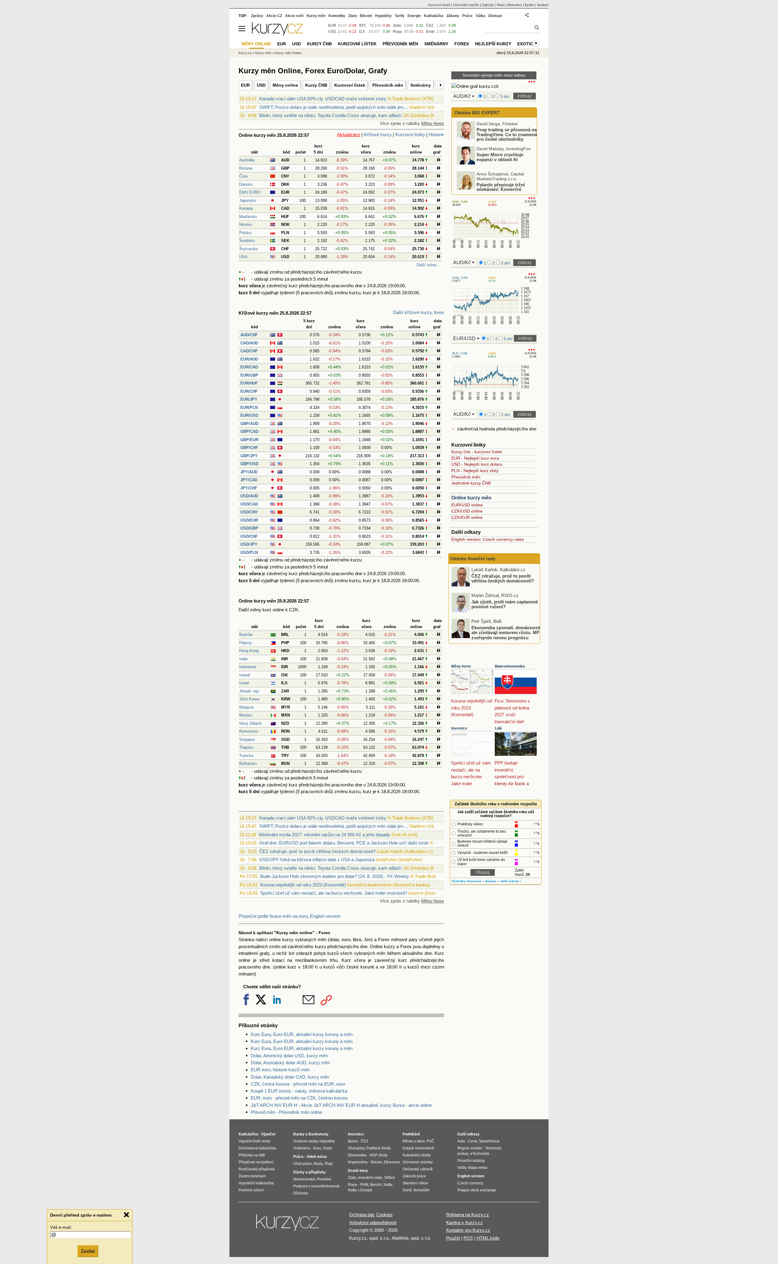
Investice (459, 728)
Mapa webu (477, 1168)
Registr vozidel (469, 1148)
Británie (246, 168)
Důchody (300, 1193)
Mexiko (245, 715)
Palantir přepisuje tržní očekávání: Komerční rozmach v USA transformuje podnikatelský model (494, 191)
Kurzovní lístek (349, 85)
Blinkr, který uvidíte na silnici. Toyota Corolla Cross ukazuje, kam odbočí (330, 115)
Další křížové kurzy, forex (418, 312)
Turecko (246, 755)
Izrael (244, 683)
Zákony (452, 16)
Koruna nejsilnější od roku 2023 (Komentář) (303, 884)
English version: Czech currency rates (487, 539)
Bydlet (529, 5)
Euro (317, 1148)
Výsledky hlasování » (468, 881)
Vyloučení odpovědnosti (372, 1222)
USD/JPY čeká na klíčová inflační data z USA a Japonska (316, 859)
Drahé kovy (358, 1171)
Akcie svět (294, 16)
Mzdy (383, 1155)
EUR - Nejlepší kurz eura (475, 458)
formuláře (421, 1190)
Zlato (397, 25)
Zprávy (257, 16)
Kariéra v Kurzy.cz (464, 1222)
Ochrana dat (361, 1214)
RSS (468, 1238)
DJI (362, 31)
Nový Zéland (250, 723)
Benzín (376, 1185)
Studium (543, 5)
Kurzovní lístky (410, 134)
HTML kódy (488, 1238)
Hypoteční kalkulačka (256, 1183)
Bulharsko (248, 763)
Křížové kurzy (378, 134)
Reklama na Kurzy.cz (467, 1214)
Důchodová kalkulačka (257, 1148)
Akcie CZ (274, 16)
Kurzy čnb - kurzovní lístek (476, 451)
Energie (414, 16)
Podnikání (411, 1134)
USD (261, 85)
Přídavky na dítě (252, 1155)
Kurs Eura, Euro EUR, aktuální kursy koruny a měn (302, 1034)
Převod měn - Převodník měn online (286, 1112)
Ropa (397, 31)
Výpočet (268, 1134)
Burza (353, 1141)
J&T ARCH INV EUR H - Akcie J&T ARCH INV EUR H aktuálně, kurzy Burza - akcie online (341, 1105)
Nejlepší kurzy (493, 43)
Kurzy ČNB (316, 85)
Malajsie (246, 707)
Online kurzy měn (471, 497)
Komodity (337, 16)
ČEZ (429, 25)
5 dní (505, 96)
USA (243, 256)
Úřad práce (302, 1164)
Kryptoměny (358, 1162)
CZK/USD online (467, 511)
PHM (364, 1185)
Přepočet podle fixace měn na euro (273, 916)
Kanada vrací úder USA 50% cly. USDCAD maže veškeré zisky (322, 98)
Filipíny (245, 643)
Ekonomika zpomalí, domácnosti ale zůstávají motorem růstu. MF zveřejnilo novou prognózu (505, 632)
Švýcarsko (248, 249)
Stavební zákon (415, 1183)
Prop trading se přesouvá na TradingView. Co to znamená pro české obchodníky (507, 134)
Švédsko (247, 240)
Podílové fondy (378, 1148)
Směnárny (420, 85)
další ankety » (511, 881)
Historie (436, 134)
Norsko (245, 224)
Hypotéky (383, 16)
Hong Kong (249, 650)
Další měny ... (429, 265)
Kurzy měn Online (288, 53)
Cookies (384, 1214)
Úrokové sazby (305, 1141)
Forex (461, 43)
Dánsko (246, 184)
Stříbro (389, 1178)
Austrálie (247, 160)
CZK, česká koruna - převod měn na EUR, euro (298, 1083)
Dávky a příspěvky (309, 1172)
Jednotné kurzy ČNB (471, 483)
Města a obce (414, 1141)
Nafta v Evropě (360, 1190)
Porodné (324, 1179)
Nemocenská (304, 1179)
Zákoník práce (414, 1176)
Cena (472, 1141)
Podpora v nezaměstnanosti (316, 1186)
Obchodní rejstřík (466, 5)
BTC (363, 25)
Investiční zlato (370, 1178)
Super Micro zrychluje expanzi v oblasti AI (500, 157)
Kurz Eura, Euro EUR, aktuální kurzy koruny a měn (302, 1041)
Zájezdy (488, 5)
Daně (407, 1190)
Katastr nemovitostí (418, 1148)
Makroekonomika (510, 666)
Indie (243, 659)
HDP (373, 1155)
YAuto (500, 5)
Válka (480, 16)
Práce (467, 16)
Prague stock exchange (476, 1190)
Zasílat (88, 1250)
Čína (243, 176)
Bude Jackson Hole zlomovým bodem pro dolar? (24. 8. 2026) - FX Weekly (334, 876)
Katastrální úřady (417, 1155)
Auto (461, 1141)
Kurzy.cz (245, 53)
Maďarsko (248, 216)
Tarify (399, 16)
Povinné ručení (251, 1190)
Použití (453, 1238)
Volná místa (317, 1157)
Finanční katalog (471, 1161)
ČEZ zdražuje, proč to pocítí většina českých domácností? (317, 851)
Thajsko (246, 747)
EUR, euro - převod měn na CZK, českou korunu (299, 1097)
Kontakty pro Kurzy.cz (468, 1230)
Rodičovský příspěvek (257, 1169)
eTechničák (479, 1154)
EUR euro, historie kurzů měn (280, 1069)
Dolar (327, 1148)
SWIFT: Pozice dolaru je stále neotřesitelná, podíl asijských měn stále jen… (333, 107)
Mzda (318, 1164)
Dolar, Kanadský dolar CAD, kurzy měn (290, 1076)
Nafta (388, 1185)
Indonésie (247, 667)
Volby (461, 1168)
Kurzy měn (316, 16)
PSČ (430, 1141)
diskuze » (492, 881)
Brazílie (246, 634)
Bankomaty (318, 1134)
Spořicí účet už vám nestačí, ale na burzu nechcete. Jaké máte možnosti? (333, 893)
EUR (245, 85)
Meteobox (515, 5)
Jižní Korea (249, 699)
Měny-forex (432, 123)
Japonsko (247, 200)
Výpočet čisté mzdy (254, 1141)
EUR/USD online (467, 504)
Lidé (498, 728)
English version (325, 916)
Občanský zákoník (418, 1169)
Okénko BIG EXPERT (476, 112)
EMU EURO (249, 192)
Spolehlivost (489, 1141)
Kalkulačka (433, 16)
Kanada (246, 208)
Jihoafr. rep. (249, 691)
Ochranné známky (418, 1162)
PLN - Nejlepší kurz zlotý (474, 470)
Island (244, 675)
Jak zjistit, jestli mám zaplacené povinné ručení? (504, 604)
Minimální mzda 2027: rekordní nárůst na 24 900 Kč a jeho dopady (324, 834)
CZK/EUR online (467, 517)
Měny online (285, 85)
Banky (299, 1134)
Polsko (245, 232)
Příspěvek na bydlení (256, 1162)
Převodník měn (387, 85)
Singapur (247, 739)
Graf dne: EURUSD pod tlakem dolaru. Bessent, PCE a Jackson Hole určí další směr (344, 842)
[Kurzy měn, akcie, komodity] (288, 1225)
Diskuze (495, 16)
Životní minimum (252, 1176)
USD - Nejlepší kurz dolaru (476, 464)
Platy (329, 1164)
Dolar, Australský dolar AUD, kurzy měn (290, 1062)
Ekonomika (357, 1155)
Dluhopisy (356, 1148)
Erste (430, 31)
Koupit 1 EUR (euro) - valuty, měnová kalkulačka (299, 1090)
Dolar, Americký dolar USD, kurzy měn (289, 1055)
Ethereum (392, 1162)
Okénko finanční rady (472, 558)
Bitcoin (366, 16)
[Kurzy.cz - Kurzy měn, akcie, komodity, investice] (277, 33)
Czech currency (470, 1183)
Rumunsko (248, 731)
